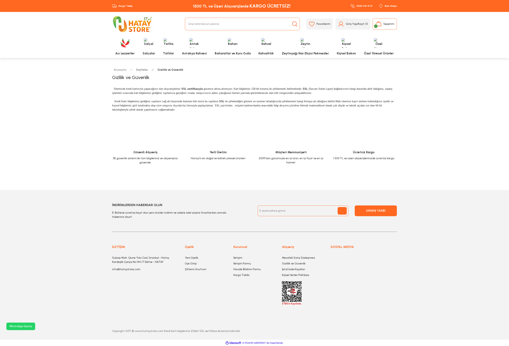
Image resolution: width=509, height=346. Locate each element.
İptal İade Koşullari (293, 269)
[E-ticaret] (254, 343)
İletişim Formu (242, 263)
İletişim (237, 257)
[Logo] (133, 24)
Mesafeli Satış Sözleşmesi (298, 257)
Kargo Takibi (241, 275)
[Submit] (342, 211)
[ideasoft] (233, 343)
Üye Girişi (191, 263)
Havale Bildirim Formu (247, 269)
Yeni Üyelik (191, 257)
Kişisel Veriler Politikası (295, 275)
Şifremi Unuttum (195, 269)
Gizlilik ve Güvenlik (294, 263)
